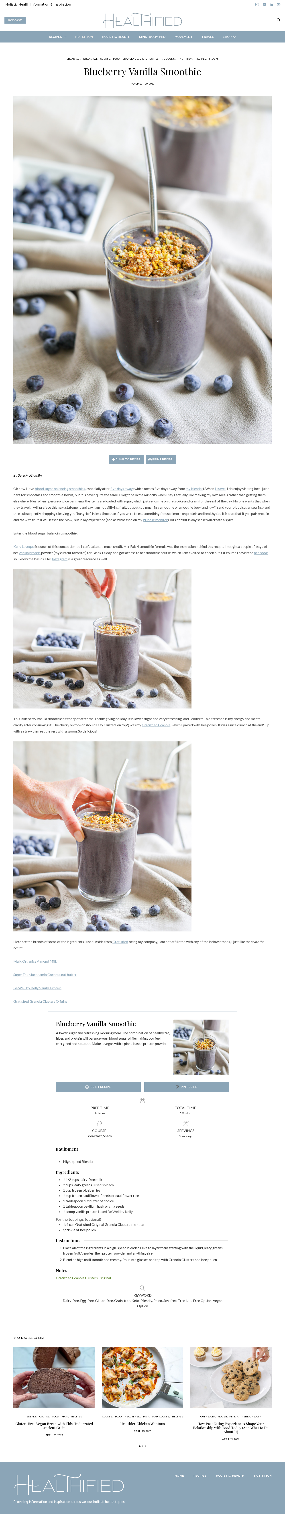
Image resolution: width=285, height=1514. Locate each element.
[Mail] (279, 4)
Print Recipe (162, 459)
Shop (227, 36)
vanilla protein (30, 553)
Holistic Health (116, 36)
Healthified (132, 1416)
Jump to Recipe (127, 459)
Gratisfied (120, 941)
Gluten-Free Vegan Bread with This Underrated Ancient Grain (54, 1425)
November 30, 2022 (142, 83)
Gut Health (207, 1416)
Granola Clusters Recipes (141, 58)
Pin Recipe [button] (188, 1087)
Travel (208, 36)
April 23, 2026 (54, 1435)
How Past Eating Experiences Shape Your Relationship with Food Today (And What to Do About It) (231, 1427)
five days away (121, 488)
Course (105, 58)
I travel (220, 488)
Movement (184, 36)
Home (179, 1475)
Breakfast (73, 58)
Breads (31, 1416)
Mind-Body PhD (152, 36)
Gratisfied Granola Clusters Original (40, 1001)
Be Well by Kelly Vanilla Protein (37, 988)
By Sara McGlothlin (27, 475)
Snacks (214, 58)
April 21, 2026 (230, 1439)
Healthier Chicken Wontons (142, 1423)
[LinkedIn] (271, 4)
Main (65, 1416)
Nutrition (84, 36)
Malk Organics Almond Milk (35, 961)
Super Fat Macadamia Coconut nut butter (45, 974)
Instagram (59, 559)
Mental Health (251, 1416)
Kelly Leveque (24, 546)
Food (116, 58)
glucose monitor (155, 520)
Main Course (160, 1416)
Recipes (55, 36)
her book (261, 553)
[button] (139, 1446)
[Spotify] (264, 4)
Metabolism (169, 58)
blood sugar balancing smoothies (60, 488)
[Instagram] (257, 4)
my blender (194, 488)
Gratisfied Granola (156, 725)
